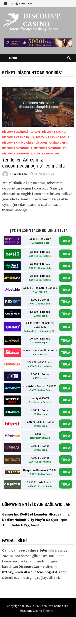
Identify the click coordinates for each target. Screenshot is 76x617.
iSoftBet (27, 514)
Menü (13, 58)
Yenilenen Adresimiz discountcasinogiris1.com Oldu (33, 163)
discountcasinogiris (17, 148)
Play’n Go (43, 519)
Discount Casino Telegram (38, 611)
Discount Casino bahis (18, 137)
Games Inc (11, 514)
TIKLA (65, 240)
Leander (41, 514)
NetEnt (8, 519)
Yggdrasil (31, 525)
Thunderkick (13, 525)
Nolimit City (25, 519)
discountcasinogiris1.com (21, 132)
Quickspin (59, 519)
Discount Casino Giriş (17, 142)
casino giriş (20, 174)
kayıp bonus (51, 153)
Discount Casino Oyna (50, 142)
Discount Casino (53, 132)
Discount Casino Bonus (52, 137)
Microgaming (59, 514)
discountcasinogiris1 (49, 148)
